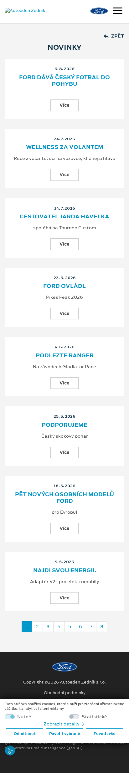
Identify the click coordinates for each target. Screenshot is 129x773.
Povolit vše (104, 733)
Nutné (24, 717)
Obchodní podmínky (64, 693)
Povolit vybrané (64, 733)
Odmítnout (25, 733)
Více (64, 105)
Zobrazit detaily (62, 724)
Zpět (117, 36)
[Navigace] (117, 11)
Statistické (94, 717)
